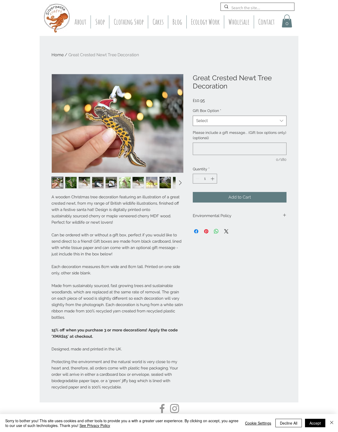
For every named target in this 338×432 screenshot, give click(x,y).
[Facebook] (162, 408)
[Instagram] (174, 408)
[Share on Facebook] (196, 231)
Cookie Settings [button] (258, 423)
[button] (286, 21)
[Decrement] (197, 178)
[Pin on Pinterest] (206, 231)
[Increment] (213, 178)
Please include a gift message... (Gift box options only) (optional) (239, 135)
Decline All (288, 423)
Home (57, 54)
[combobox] (240, 121)
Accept (315, 423)
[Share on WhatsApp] (216, 231)
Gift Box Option (207, 111)
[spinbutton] (205, 178)
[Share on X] (226, 231)
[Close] (331, 423)
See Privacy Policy (94, 425)
